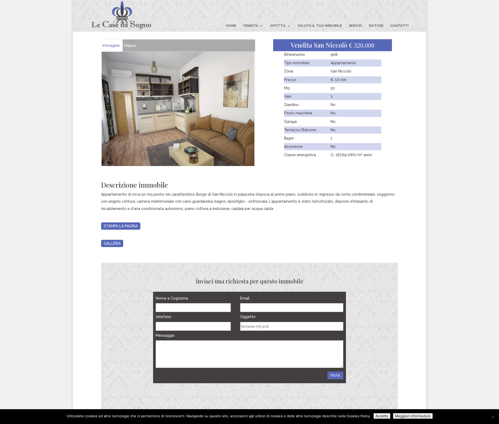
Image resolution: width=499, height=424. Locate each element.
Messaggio (165, 335)
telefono (163, 317)
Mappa (130, 45)
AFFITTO (278, 26)
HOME (231, 26)
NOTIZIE (376, 26)
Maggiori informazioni (413, 416)
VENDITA (250, 26)
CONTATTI (399, 26)
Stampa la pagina (121, 226)
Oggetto (247, 317)
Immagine (111, 45)
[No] (492, 416)
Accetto (382, 416)
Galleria (112, 243)
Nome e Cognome (172, 298)
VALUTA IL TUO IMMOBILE (320, 26)
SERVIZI (355, 26)
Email (245, 298)
